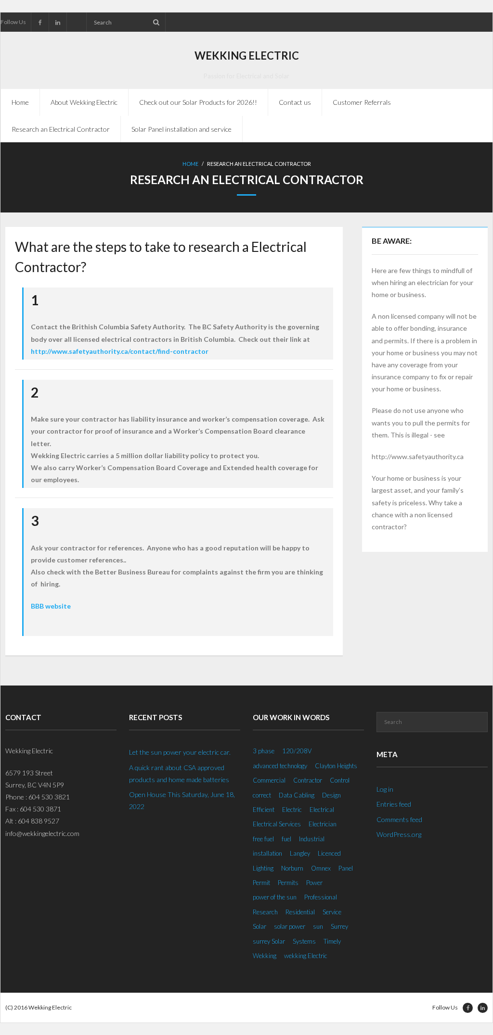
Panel (345, 868)
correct (262, 795)
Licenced (329, 853)
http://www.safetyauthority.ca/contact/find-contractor (119, 351)
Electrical (322, 809)
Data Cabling (296, 795)
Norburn (292, 868)
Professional (320, 897)
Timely (332, 941)
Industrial (311, 839)
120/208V (296, 751)
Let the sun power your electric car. (180, 752)
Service (332, 912)
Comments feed (399, 819)
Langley (300, 853)
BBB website (51, 606)
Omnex (321, 868)
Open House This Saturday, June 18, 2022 (182, 800)
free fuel (263, 839)
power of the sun (275, 897)
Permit (261, 882)
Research (265, 912)
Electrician (323, 824)
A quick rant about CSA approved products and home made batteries (179, 773)
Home (20, 102)
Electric (292, 809)
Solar (259, 926)
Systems (304, 941)
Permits (288, 882)
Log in (384, 789)
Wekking (264, 956)
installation (267, 853)
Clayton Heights (336, 766)
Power (314, 882)
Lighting (263, 868)
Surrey (339, 926)
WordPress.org (398, 834)
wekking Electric (305, 956)
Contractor (307, 780)
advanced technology (280, 766)
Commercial (269, 780)
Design (331, 795)
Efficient (263, 809)
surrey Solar (269, 941)
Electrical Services (277, 824)
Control (340, 780)
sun (318, 926)
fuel (286, 839)
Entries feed (393, 804)
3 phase (263, 751)
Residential (300, 912)
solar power (289, 926)
